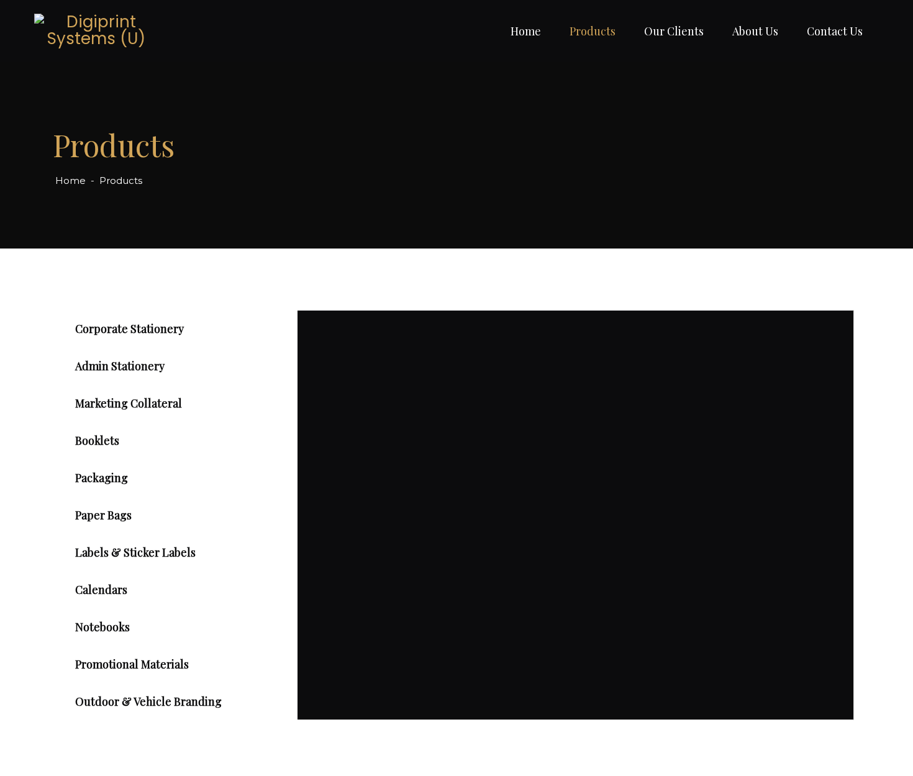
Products (592, 31)
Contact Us (835, 31)
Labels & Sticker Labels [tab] (135, 552)
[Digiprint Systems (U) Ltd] (96, 31)
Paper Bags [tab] (103, 515)
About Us (755, 31)
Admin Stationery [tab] (120, 365)
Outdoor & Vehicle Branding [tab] (148, 701)
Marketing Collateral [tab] (128, 403)
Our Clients (674, 31)
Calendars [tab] (101, 589)
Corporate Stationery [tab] (129, 328)
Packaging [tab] (101, 477)
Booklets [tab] (97, 440)
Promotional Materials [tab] (132, 664)
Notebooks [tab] (102, 626)
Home (526, 31)
